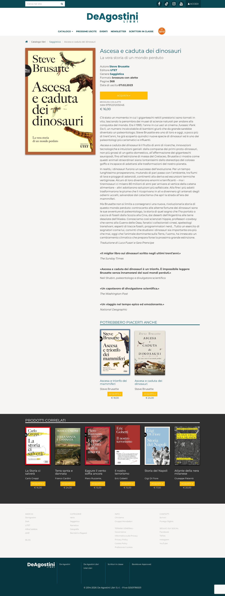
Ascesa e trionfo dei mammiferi (113, 382)
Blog (28, 540)
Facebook (164, 532)
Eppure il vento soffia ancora (95, 472)
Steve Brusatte (119, 66)
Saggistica (55, 41)
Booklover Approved (141, 564)
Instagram (164, 539)
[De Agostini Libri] (26, 41)
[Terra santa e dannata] (67, 445)
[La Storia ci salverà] (38, 445)
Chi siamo (119, 517)
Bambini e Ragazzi (78, 533)
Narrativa (74, 525)
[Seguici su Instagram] (174, 4)
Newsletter (118, 31)
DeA (27, 521)
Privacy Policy (121, 539)
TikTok (162, 536)
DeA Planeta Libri (112, 17)
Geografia (74, 529)
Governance (120, 532)
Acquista (123, 95)
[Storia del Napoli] (157, 445)
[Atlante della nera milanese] (187, 445)
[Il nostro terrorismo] (127, 445)
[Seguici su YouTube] (181, 4)
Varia (72, 517)
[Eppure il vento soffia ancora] (97, 445)
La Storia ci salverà (32, 472)
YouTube (164, 543)
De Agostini (30, 517)
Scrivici (163, 517)
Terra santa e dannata (64, 472)
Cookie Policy (121, 543)
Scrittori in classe (141, 31)
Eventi (104, 31)
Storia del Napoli (156, 470)
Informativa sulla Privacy (126, 536)
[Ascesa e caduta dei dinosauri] (150, 352)
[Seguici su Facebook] (159, 4)
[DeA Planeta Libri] (41, 565)
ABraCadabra (31, 529)
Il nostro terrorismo (122, 472)
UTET (113, 70)
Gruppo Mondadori (123, 521)
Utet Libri (88, 568)
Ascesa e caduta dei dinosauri (148, 382)
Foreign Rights (166, 521)
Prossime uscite (86, 31)
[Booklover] (161, 31)
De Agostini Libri (91, 564)
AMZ (27, 533)
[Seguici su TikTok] (166, 4)
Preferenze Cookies (124, 547)
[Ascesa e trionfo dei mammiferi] (115, 352)
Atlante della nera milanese (186, 472)
